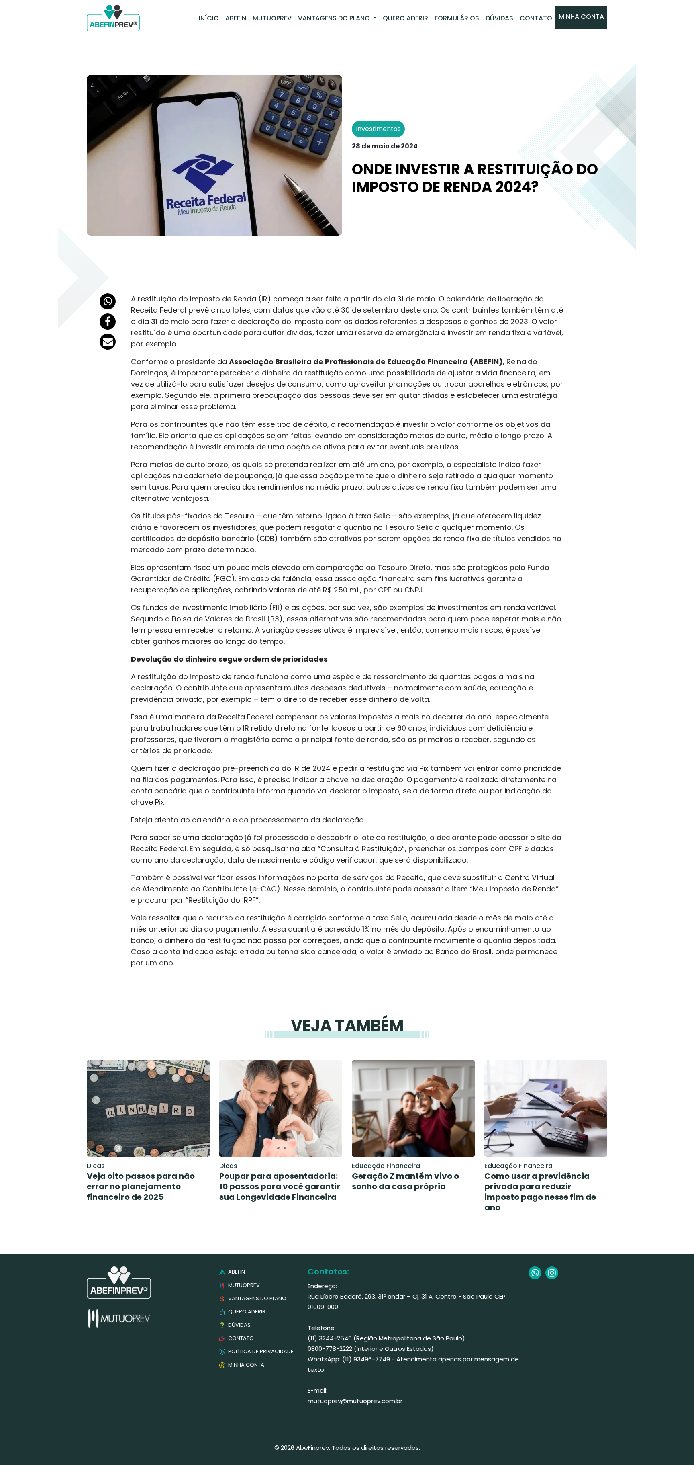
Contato (536, 18)
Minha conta (581, 16)
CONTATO (240, 1338)
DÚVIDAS (239, 1325)
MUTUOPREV (243, 1285)
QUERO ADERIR (246, 1311)
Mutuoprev (272, 18)
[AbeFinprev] (113, 18)
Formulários (457, 18)
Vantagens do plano (334, 18)
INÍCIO (209, 18)
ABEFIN (236, 1272)
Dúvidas (499, 18)
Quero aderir (405, 18)
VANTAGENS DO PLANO (256, 1298)
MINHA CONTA (245, 1365)
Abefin (235, 18)
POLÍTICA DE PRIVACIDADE (260, 1351)
